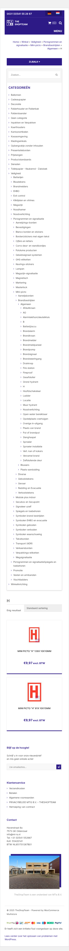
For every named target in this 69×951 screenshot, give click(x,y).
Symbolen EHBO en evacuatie (31, 520)
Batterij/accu (29, 326)
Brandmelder (29, 340)
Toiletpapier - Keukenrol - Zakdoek (29, 168)
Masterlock (21, 287)
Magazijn (18, 205)
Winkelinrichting (19, 584)
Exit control (19, 195)
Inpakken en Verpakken (23, 122)
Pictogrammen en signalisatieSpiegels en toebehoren (34, 564)
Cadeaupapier (18, 99)
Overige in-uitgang (33, 423)
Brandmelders (20, 186)
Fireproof (27, 372)
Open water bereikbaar (35, 414)
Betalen (13, 793)
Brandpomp (29, 349)
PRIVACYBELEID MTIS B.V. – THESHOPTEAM (32, 802)
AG (24, 312)
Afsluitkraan (29, 308)
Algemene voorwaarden (21, 797)
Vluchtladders (20, 579)
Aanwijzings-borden (26, 222)
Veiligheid (36, 41)
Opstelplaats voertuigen (35, 418)
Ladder (26, 395)
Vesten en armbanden (24, 575)
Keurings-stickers (25, 264)
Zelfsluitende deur (32, 460)
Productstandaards (21, 159)
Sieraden (15, 164)
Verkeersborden (24, 548)
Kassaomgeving (19, 136)
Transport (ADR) (24, 543)
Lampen (20, 268)
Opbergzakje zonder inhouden (27, 145)
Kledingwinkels (18, 141)
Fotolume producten (26, 250)
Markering (21, 282)
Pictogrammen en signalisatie (28, 218)
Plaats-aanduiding (30, 469)
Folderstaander (19, 113)
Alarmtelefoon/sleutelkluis (36, 317)
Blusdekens (19, 181)
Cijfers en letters (24, 241)
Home (16, 41)
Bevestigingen (23, 227)
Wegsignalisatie (24, 557)
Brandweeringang (32, 358)
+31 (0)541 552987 (21, 837)
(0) (53, 23)
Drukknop (28, 363)
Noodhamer (19, 209)
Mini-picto (35, 45)
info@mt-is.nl (13, 834)
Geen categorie (19, 118)
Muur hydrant (30, 405)
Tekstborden (22, 538)
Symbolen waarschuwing (29, 534)
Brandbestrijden (51, 45)
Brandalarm (29, 331)
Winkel (25, 41)
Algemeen (52, 48)
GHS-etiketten (23, 259)
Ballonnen (16, 94)
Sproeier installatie (32, 446)
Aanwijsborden (26, 295)
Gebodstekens (25, 478)
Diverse (22, 474)
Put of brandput (31, 432)
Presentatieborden (20, 150)
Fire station (28, 368)
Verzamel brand (31, 455)
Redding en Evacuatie (29, 488)
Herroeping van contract (22, 806)
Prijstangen (17, 155)
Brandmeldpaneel (32, 344)
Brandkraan (29, 335)
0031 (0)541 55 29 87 (19, 13)
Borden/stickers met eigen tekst (32, 236)
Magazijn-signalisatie (27, 273)
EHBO (16, 191)
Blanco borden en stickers (29, 231)
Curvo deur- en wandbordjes (31, 245)
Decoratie (16, 104)
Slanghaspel (29, 437)
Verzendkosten (17, 788)
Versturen (58, 767)
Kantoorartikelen (19, 131)
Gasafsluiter (29, 377)
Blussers (25, 465)
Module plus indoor (26, 497)
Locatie (27, 400)
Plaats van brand (32, 428)
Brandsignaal (30, 354)
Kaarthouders (18, 127)
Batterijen (18, 177)
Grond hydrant (30, 381)
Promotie (18, 570)
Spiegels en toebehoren (28, 511)
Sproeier (27, 441)
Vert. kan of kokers (33, 451)
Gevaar (22, 483)
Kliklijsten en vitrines (23, 200)
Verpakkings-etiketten (27, 552)
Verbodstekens (26, 492)
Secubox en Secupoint (27, 502)
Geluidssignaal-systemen (29, 255)
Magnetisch (22, 278)
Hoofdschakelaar (32, 391)
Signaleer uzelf (23, 506)
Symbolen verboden (26, 529)
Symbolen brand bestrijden (30, 515)
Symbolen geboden (26, 525)
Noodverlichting (21, 214)
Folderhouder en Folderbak (25, 108)
